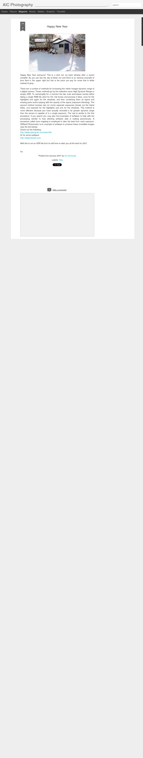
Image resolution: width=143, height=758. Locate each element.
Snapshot (50, 11)
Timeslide (61, 11)
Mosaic (32, 11)
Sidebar (41, 11)
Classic (4, 11)
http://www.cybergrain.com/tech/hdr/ (36, 132)
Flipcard (13, 11)
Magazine (23, 11)
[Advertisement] (110, 66)
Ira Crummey (70, 155)
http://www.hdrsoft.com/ (30, 137)
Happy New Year (57, 26)
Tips (61, 159)
